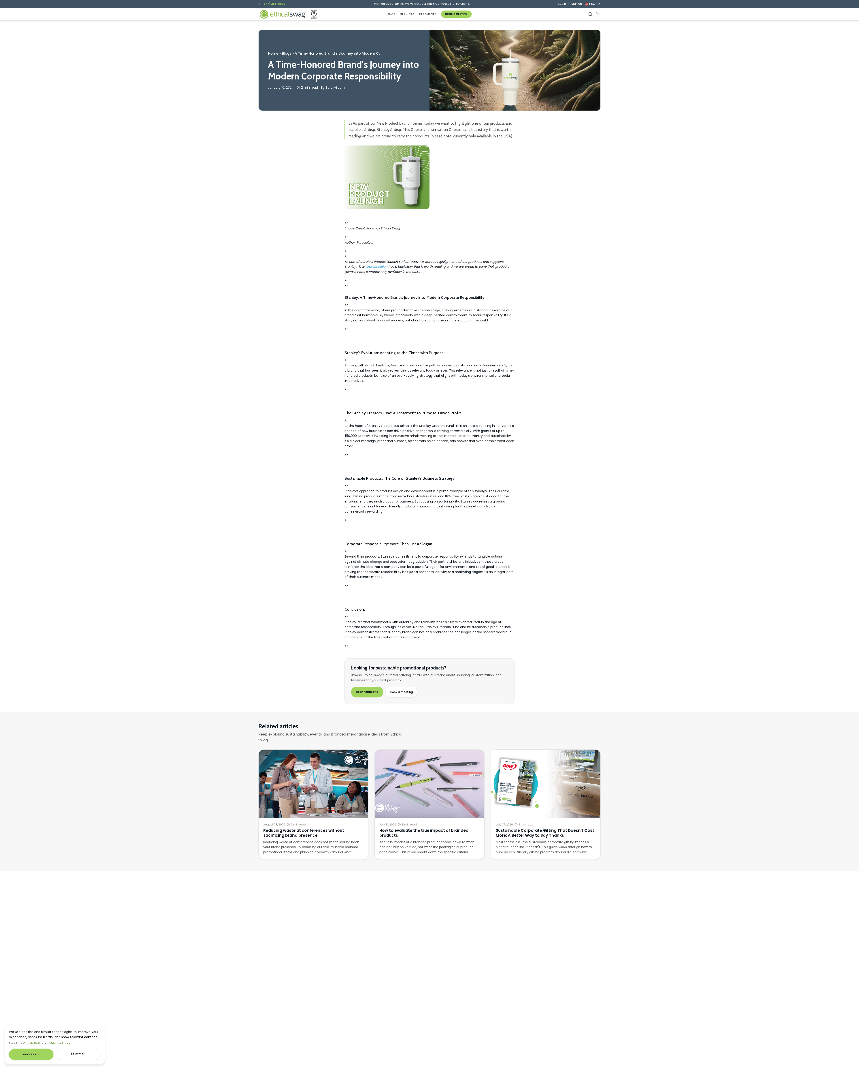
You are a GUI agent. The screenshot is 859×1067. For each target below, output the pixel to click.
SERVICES (407, 14)
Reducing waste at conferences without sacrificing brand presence (303, 833)
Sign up (576, 4)
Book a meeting (401, 692)
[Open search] (590, 14)
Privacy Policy (60, 1043)
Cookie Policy (33, 1043)
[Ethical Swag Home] (282, 14)
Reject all (78, 1054)
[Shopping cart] (598, 14)
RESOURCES (427, 14)
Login (562, 4)
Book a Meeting (456, 14)
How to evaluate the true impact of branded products (423, 833)
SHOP (391, 14)
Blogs (286, 53)
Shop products (367, 692)
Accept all (31, 1054)
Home (273, 53)
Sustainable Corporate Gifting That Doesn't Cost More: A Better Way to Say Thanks (545, 833)
